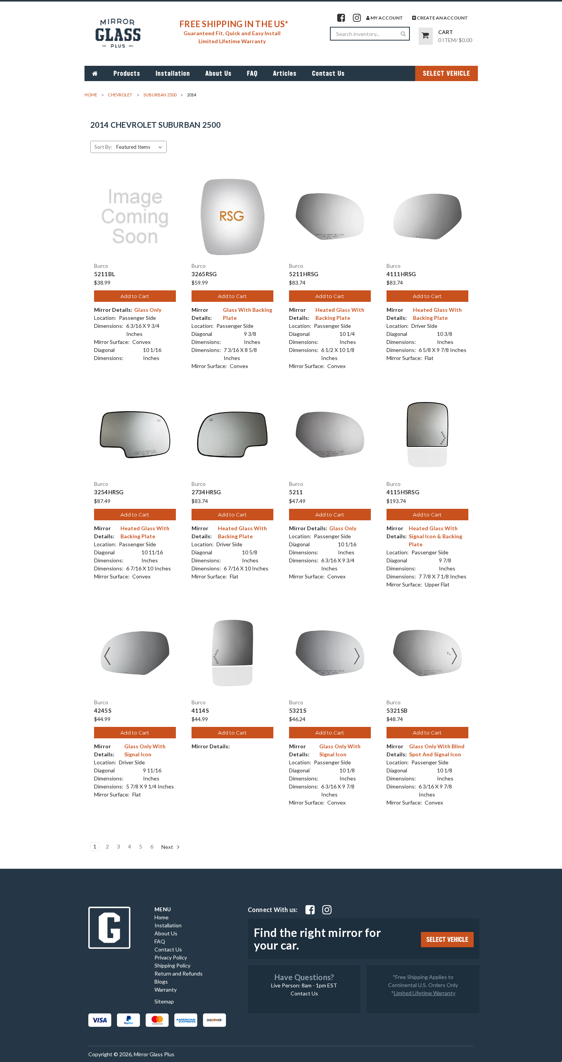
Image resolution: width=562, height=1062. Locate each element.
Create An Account (442, 18)
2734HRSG (206, 492)
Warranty (165, 989)
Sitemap (164, 1001)
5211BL (104, 274)
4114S (200, 710)
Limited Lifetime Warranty (424, 993)
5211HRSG (304, 274)
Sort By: (103, 147)
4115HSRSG (403, 492)
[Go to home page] (95, 73)
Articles (285, 73)
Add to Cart (134, 296)
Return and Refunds (178, 973)
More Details (135, 223)
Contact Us (328, 73)
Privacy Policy (170, 957)
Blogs (161, 981)
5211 (296, 492)
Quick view (135, 210)
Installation (173, 73)
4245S (102, 710)
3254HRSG (109, 492)
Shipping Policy (172, 965)
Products (127, 73)
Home (161, 917)
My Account (386, 18)
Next (167, 847)
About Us (218, 73)
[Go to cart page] (425, 36)
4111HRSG (401, 274)
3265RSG (204, 274)
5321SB (397, 710)
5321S (297, 710)
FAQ (252, 73)
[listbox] (140, 147)
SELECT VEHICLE (446, 73)
